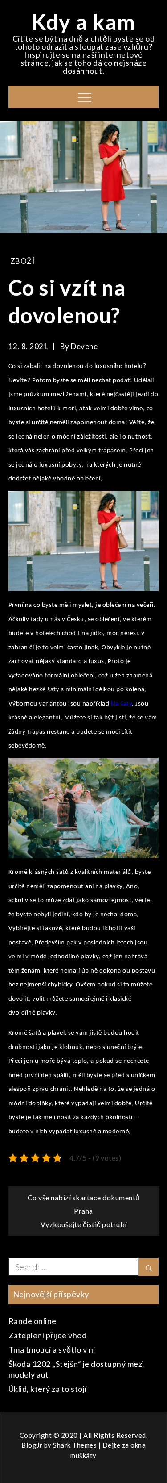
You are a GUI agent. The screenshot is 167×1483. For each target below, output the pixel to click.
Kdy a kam (83, 21)
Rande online (32, 1321)
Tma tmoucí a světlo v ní (51, 1349)
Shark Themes (75, 1445)
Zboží (22, 261)
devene (84, 346)
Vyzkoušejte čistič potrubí (84, 1224)
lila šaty (121, 704)
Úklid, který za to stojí (47, 1389)
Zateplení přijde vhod (47, 1335)
